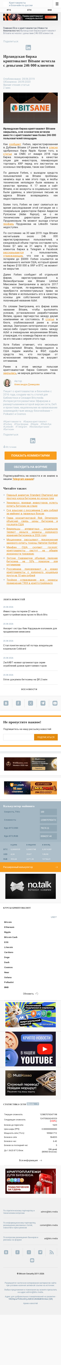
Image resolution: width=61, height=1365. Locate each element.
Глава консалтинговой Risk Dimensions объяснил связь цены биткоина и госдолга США (32, 521)
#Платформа (21, 424)
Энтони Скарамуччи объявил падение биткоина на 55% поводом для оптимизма (32, 561)
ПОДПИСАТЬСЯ (45, 737)
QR (50, 1299)
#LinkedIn (8, 426)
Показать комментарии (30, 455)
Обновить (28, 993)
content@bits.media (49, 1225)
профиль (8, 224)
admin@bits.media (49, 1212)
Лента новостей (14, 599)
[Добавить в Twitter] (13, 47)
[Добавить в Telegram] (20, 47)
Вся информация (28, 1160)
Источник (11, 447)
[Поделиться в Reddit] (43, 47)
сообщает (15, 144)
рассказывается (13, 252)
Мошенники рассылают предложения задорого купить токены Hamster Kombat (32, 541)
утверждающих (13, 255)
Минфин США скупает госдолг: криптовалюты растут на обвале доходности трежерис (32, 550)
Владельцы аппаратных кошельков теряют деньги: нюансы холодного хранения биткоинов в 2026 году (32, 532)
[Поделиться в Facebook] (5, 47)
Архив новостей (30, 1303)
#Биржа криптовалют (35, 421)
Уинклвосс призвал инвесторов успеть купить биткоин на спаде (32, 504)
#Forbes (7, 424)
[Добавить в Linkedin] (28, 47)
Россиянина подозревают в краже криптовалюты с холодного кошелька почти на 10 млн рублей (32, 572)
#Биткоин (8, 429)
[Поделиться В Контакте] (35, 47)
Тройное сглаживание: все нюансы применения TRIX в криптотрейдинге (32, 581)
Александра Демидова (27, 384)
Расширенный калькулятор (18, 867)
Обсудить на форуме (30, 467)
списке (53, 147)
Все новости (29, 689)
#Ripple (34, 424)
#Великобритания (39, 426)
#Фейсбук (46, 424)
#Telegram (21, 426)
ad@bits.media (51, 1238)
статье (7, 153)
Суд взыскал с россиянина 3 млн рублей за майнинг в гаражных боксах (32, 512)
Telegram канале (23, 479)
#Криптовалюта (12, 421)
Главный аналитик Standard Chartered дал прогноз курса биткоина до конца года (32, 497)
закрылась (9, 373)
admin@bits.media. (35, 1292)
